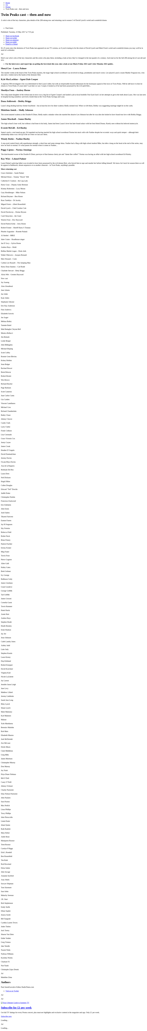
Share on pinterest (12, 40)
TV (7, 5)
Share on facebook (12, 36)
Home (8, 3)
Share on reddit (11, 42)
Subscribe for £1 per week (16, 1007)
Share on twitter (11, 38)
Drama (8, 7)
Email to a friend (12, 44)
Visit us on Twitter (12, 991)
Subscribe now (6, 1016)
